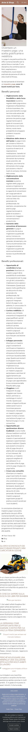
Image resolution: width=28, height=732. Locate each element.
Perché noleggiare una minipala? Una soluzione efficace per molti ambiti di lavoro (13, 661)
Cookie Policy (9, 709)
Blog (5, 539)
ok (4, 541)
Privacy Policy (18, 709)
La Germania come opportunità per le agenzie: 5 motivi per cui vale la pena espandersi (12, 627)
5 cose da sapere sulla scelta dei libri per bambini (14, 595)
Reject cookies (14, 729)
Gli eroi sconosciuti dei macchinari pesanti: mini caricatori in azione (12, 548)
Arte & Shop (8, 2)
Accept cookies (14, 725)
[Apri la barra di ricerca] (17, 2)
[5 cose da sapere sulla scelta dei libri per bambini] (14, 600)
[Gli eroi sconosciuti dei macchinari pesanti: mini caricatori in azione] (14, 573)
